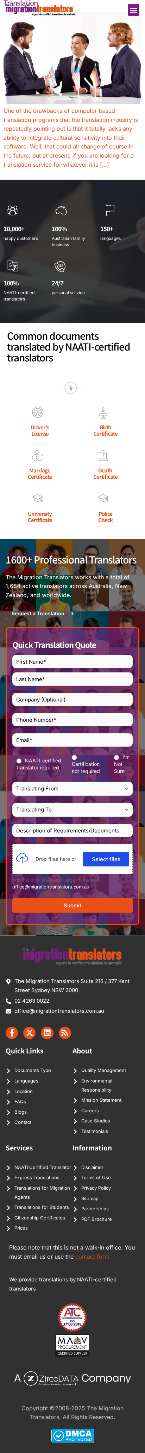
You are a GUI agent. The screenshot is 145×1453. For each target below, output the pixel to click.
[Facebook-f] (12, 1033)
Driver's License (40, 430)
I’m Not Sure (122, 764)
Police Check (105, 517)
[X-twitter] (29, 1033)
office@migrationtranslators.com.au (50, 887)
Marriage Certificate (40, 473)
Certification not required (86, 767)
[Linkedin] (47, 1033)
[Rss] (65, 1033)
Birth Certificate (105, 430)
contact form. (93, 1256)
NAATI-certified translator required (39, 763)
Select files (106, 859)
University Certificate (40, 517)
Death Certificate (105, 473)
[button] (133, 10)
